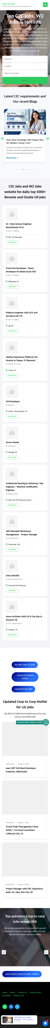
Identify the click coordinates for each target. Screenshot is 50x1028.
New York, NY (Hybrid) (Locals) (19, 500)
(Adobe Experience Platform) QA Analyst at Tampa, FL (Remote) (22, 359)
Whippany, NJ (13, 282)
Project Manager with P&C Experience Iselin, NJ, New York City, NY (24, 891)
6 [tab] (34, 169)
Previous (2, 138)
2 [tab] (20, 169)
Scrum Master (12, 442)
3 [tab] (23, 169)
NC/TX (10, 326)
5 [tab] (30, 169)
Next (48, 138)
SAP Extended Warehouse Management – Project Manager (21, 533)
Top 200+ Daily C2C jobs (25, 665)
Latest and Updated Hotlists (25, 677)
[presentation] (4, 952)
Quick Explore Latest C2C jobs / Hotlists (22, 974)
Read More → (12, 152)
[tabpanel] (25, 132)
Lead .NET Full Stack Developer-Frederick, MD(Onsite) (21, 770)
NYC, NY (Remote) (15, 237)
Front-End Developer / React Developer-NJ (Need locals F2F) (21, 270)
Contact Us (22, 993)
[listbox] (25, 952)
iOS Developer (13, 401)
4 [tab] (27, 169)
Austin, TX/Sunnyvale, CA (17, 411)
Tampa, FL (12, 370)
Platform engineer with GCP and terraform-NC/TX (21, 314)
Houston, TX (12, 630)
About (13, 993)
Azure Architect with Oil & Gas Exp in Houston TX (24, 618)
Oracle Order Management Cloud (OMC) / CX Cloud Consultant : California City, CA (22, 830)
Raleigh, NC (12, 452)
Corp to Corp (8, 4)
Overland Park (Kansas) (17, 586)
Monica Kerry (10, 764)
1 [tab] (16, 169)
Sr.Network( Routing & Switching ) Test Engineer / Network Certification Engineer (24, 486)
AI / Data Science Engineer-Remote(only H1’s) (19, 226)
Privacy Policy (35, 993)
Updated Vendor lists (23, 689)
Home (4, 993)
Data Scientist (12, 576)
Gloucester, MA (14, 545)
